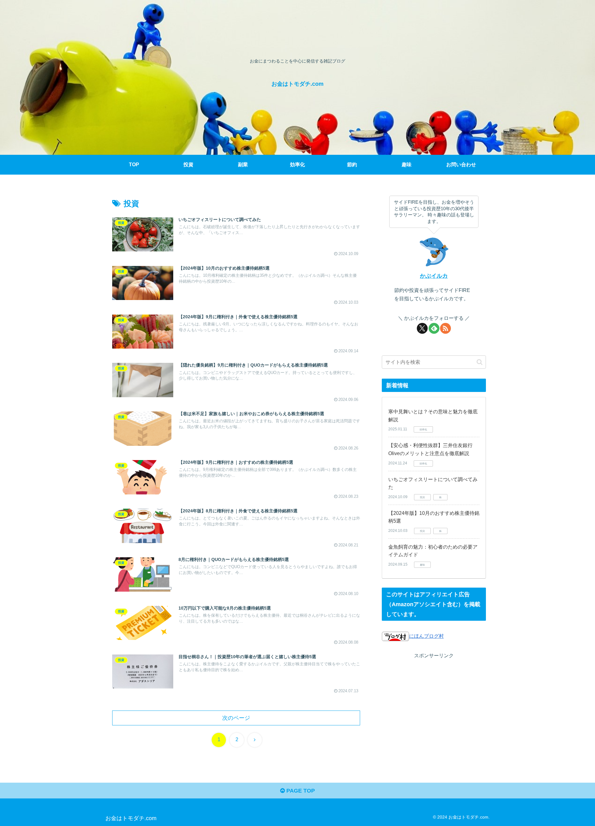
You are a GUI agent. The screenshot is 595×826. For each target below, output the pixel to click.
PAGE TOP (300, 791)
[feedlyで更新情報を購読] (434, 328)
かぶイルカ (434, 276)
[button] (479, 362)
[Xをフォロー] (422, 328)
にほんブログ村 (426, 636)
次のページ (236, 718)
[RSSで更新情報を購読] (445, 328)
